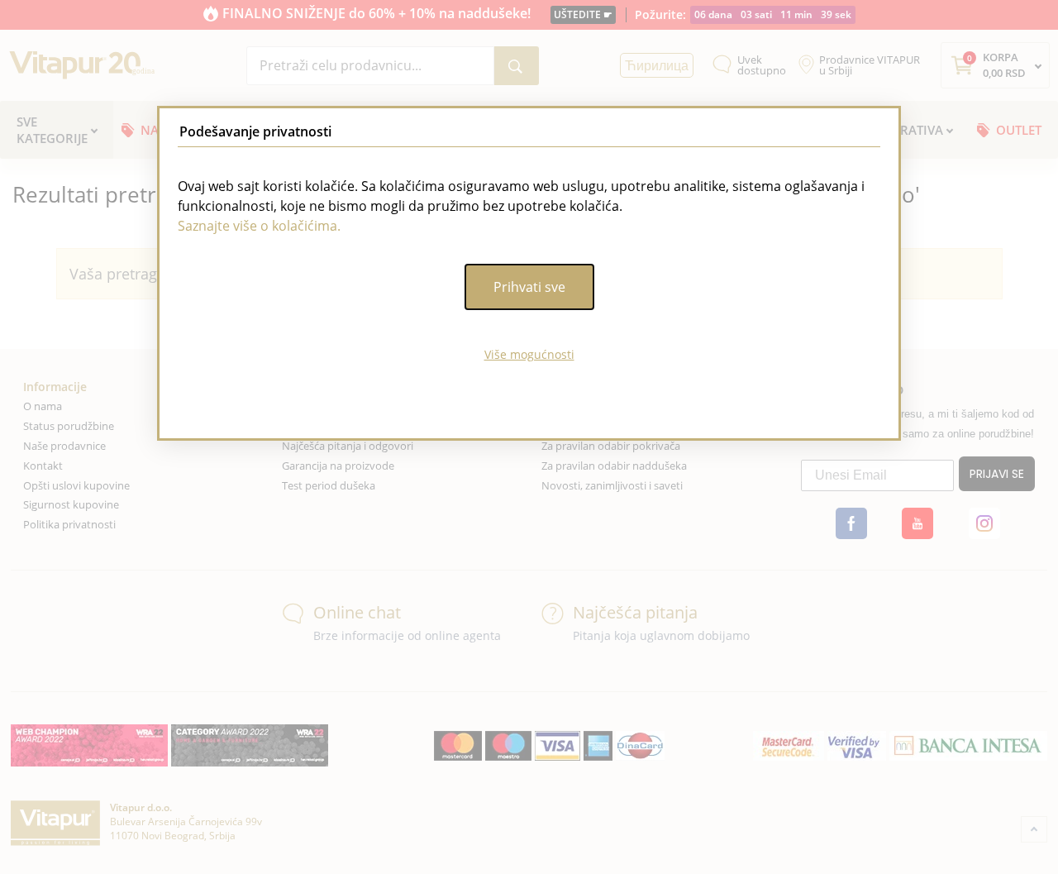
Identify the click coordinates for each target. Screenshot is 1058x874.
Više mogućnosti (529, 354)
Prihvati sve (529, 287)
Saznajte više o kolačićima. (259, 226)
